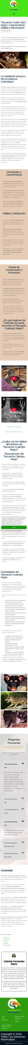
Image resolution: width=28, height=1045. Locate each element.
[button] (14, 14)
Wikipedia (6, 943)
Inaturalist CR (7, 939)
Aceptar (14, 527)
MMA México (6, 938)
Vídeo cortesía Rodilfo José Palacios (14, 431)
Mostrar (9, 30)
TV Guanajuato (7, 945)
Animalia (5, 941)
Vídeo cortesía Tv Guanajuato (14, 426)
